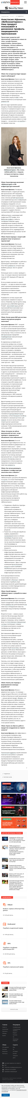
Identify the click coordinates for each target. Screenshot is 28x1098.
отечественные (11, 622)
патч (10, 457)
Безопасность (15, 2)
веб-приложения (18, 198)
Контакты (4, 1053)
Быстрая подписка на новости (13, 1063)
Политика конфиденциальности (13, 1067)
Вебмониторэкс (10, 170)
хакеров (3, 420)
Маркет (15, 1032)
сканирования (8, 536)
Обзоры (4, 1033)
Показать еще (14, 1009)
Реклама (4, 1049)
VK (13, 1049)
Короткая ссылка (8, 777)
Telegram (15, 1055)
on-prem (4, 479)
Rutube (15, 1053)
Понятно (5, 1095)
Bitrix (24, 416)
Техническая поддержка (8, 753)
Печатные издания (15, 1039)
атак (25, 604)
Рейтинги (4, 1031)
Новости (4, 1027)
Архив (4, 1035)
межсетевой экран (12, 306)
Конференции (16, 1027)
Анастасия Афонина (14, 168)
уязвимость (11, 465)
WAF (17, 97)
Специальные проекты (16, 1029)
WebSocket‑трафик (6, 219)
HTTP (10, 217)
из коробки (21, 121)
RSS (5, 1065)
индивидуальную (6, 337)
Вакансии (4, 1051)
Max (14, 1047)
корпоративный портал (16, 414)
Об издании (5, 1047)
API (8, 277)
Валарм (20, 698)
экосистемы (15, 648)
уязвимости (11, 266)
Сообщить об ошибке (10, 1069)
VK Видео (15, 1051)
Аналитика (5, 1029)
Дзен (14, 1057)
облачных (15, 580)
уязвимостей (5, 101)
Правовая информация (11, 1071)
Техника (15, 1035)
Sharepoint (16, 416)
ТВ (13, 1037)
